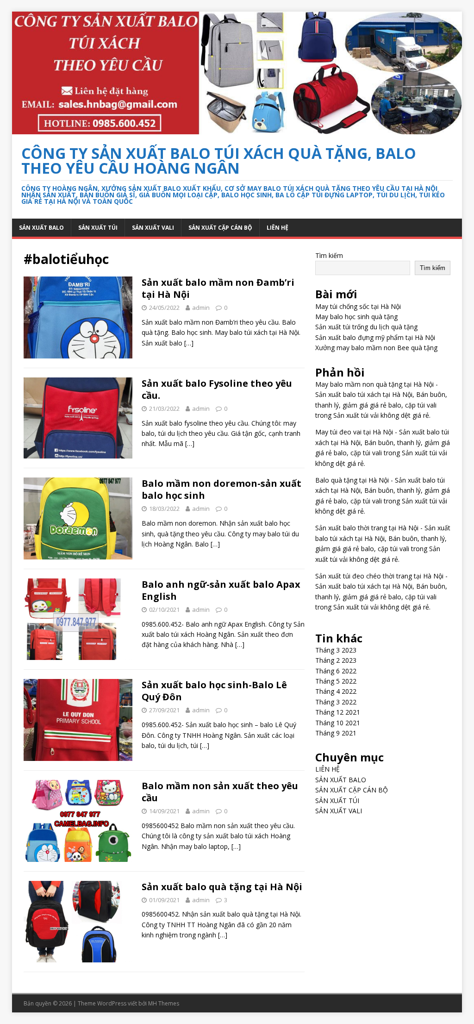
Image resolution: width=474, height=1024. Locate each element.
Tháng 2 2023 (335, 660)
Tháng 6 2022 (335, 670)
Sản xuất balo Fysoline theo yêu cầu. (217, 389)
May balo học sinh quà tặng (356, 316)
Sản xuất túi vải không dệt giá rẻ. (381, 415)
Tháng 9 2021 (335, 733)
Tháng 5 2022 (335, 681)
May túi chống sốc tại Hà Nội (358, 306)
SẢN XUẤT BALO (41, 228)
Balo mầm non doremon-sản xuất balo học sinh (221, 489)
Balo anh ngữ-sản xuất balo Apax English (221, 590)
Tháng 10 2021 (337, 722)
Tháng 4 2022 (335, 691)
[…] (188, 343)
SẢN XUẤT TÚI (98, 228)
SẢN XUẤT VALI (153, 228)
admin (201, 307)
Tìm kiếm (329, 255)
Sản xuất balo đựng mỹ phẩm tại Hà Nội (375, 337)
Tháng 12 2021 (337, 712)
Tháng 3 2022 (335, 701)
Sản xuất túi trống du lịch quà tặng (366, 326)
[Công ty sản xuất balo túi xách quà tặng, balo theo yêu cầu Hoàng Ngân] (237, 129)
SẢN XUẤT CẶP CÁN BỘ (220, 228)
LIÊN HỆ (277, 228)
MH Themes (163, 1003)
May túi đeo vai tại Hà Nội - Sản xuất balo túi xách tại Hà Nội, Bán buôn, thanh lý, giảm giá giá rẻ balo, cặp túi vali (382, 442)
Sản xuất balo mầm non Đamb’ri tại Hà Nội (218, 288)
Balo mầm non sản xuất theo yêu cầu (220, 791)
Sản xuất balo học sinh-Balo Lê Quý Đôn (214, 690)
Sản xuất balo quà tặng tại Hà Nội (222, 886)
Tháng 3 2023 (335, 650)
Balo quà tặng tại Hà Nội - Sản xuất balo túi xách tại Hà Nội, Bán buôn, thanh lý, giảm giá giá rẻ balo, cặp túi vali (382, 490)
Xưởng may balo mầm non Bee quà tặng (376, 347)
